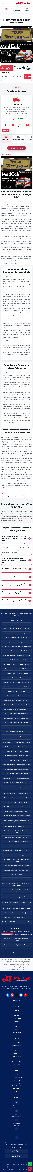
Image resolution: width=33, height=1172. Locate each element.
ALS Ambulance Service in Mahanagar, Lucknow (16, 855)
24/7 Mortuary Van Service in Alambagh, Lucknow (16, 624)
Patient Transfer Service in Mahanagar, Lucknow (16, 806)
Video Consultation (17, 1050)
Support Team (17, 1018)
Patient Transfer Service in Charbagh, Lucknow (16, 811)
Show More (16, 952)
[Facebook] (7, 995)
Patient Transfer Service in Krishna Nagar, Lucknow (16, 778)
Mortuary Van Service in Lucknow (16, 691)
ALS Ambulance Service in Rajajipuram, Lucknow (16, 678)
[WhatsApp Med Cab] (30, 1164)
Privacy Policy (17, 1074)
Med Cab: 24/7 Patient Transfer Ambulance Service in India (16, 890)
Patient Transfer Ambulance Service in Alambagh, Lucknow (16, 831)
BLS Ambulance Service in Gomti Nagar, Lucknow (16, 755)
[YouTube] (25, 995)
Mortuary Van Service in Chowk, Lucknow (16, 637)
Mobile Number (6, 73)
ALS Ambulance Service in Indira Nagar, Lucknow (16, 700)
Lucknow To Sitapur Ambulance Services (13, 493)
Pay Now (17, 1000)
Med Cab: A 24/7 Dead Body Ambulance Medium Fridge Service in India (16, 884)
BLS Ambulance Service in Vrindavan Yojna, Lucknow (16, 718)
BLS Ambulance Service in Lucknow (16, 760)
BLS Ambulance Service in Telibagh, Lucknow (16, 731)
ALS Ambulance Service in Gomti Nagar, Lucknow (16, 870)
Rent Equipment (17, 1056)
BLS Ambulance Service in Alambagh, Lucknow (16, 782)
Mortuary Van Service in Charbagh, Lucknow (16, 673)
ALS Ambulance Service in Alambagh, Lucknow (16, 695)
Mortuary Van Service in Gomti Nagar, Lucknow (16, 682)
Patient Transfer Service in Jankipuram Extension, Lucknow (16, 787)
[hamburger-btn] (3, 3)
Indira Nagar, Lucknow (15, 613)
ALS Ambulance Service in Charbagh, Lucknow (16, 865)
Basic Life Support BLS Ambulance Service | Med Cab (16, 908)
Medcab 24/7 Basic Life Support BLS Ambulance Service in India (16, 903)
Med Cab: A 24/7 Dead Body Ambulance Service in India (16, 922)
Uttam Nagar (23, 299)
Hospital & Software (17, 1061)
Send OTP (28, 76)
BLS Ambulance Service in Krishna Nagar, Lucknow (16, 742)
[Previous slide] (2, 9)
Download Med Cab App (16, 148)
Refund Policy (17, 1080)
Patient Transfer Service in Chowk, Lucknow (16, 769)
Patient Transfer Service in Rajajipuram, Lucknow (16, 797)
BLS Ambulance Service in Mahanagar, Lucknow (16, 751)
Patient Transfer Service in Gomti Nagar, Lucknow (16, 826)
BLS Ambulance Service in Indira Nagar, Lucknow (16, 837)
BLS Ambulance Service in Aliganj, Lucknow (16, 713)
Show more (16, 615)
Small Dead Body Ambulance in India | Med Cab (16, 917)
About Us (17, 1010)
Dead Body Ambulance (16, 874)
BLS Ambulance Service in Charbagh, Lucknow (16, 746)
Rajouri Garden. (8, 301)
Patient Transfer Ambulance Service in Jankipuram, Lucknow (16, 821)
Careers (17, 1024)
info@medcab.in (16, 1116)
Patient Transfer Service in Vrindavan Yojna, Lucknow (16, 764)
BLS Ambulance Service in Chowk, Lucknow (16, 722)
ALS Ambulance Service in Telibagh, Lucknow (16, 846)
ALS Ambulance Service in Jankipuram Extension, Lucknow (16, 860)
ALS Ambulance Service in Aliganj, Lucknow (16, 669)
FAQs (17, 1091)
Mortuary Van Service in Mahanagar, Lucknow (16, 660)
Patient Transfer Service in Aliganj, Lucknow (16, 802)
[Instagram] (12, 995)
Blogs (16, 1029)
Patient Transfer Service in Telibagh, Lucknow (16, 773)
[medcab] (23, 3)
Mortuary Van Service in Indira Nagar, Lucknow (16, 628)
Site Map (17, 1026)
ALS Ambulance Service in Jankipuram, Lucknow (16, 686)
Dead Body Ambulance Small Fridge (16, 879)
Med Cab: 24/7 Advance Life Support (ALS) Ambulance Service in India (16, 896)
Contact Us (17, 1013)
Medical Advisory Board (17, 1083)
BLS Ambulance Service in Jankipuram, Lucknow (16, 727)
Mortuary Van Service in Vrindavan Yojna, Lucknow (16, 633)
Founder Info (17, 1021)
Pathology (17, 1048)
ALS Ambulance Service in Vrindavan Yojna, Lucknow (16, 815)
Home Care (17, 1053)
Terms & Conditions (17, 1077)
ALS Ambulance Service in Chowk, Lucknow (16, 841)
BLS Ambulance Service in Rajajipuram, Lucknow (16, 793)
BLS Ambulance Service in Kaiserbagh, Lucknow (16, 709)
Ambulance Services (7, 934)
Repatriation (17, 1064)
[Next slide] (30, 9)
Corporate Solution (17, 1085)
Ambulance (17, 1042)
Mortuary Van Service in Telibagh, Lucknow (16, 642)
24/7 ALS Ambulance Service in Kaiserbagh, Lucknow (16, 655)
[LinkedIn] (21, 995)
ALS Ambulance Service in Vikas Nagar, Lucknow (16, 664)
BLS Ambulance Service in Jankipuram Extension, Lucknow (16, 736)
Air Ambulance (17, 1045)
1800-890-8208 (16, 1107)
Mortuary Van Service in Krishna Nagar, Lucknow (16, 651)
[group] (6, 9)
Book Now (6, 130)
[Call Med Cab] (30, 1169)
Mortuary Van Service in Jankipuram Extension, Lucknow (16, 646)
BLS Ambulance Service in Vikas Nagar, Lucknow (16, 704)
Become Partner (17, 1032)
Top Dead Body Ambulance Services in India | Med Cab (16, 913)
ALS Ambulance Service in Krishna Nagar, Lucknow (16, 850)
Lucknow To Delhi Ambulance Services (13, 497)
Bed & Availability (17, 1059)
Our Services (17, 1015)
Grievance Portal (17, 1088)
